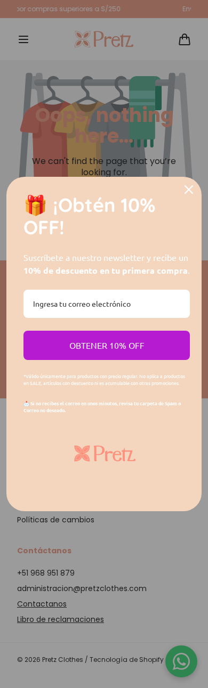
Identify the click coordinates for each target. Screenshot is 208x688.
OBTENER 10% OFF (107, 345)
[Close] (189, 189)
